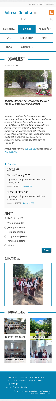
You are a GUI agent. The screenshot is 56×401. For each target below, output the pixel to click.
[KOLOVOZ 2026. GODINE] (15, 326)
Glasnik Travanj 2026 (18, 175)
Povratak (11, 164)
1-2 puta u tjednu (16, 231)
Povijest (40, 4)
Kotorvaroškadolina (21, 13)
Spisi (9, 38)
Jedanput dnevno (16, 227)
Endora (47, 393)
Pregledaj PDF (27, 186)
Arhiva (32, 4)
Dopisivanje (27, 47)
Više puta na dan (15, 222)
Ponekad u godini (16, 240)
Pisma (9, 47)
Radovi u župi (44, 29)
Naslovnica (9, 29)
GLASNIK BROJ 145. (18, 192)
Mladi (44, 38)
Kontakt (50, 4)
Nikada (10, 245)
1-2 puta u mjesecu (17, 236)
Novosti (27, 29)
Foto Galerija (26, 38)
